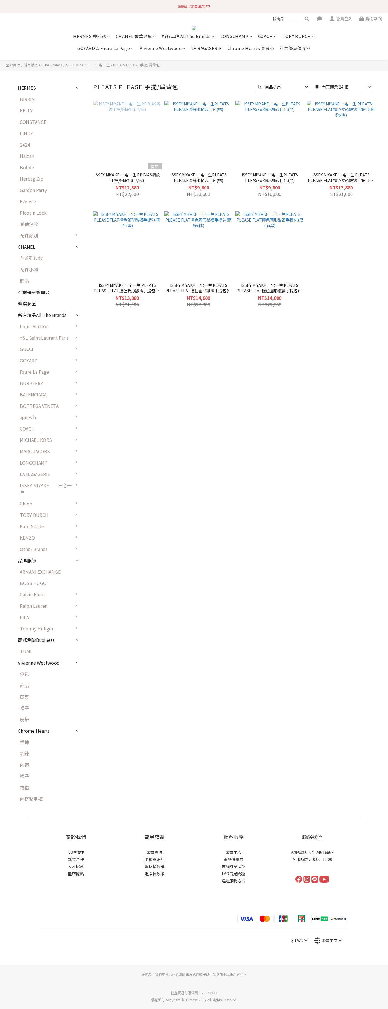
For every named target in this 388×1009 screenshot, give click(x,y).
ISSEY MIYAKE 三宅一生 (87, 65)
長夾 (90, 540)
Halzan (27, 156)
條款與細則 (154, 859)
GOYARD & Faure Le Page (103, 48)
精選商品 (27, 303)
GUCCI (26, 349)
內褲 (24, 764)
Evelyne (28, 201)
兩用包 (92, 442)
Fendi (92, 574)
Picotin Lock (33, 212)
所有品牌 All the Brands (186, 36)
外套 (90, 608)
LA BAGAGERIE (206, 48)
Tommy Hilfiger (36, 628)
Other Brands (34, 549)
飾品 (24, 280)
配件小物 (29, 269)
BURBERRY (31, 383)
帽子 (24, 708)
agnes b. (28, 417)
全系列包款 (31, 258)
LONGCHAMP (234, 36)
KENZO (27, 537)
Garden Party (33, 190)
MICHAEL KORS (36, 439)
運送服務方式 (233, 880)
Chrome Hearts (34, 730)
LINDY (26, 133)
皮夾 (24, 696)
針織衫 (92, 631)
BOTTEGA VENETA (39, 405)
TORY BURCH (297, 36)
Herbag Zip (31, 178)
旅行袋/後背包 (100, 420)
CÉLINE (93, 551)
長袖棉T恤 (96, 642)
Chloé (26, 503)
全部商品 (13, 65)
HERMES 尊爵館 (89, 36)
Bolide (27, 167)
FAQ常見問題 (233, 873)
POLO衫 (94, 665)
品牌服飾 (27, 560)
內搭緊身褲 (31, 798)
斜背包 (92, 363)
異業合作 (76, 859)
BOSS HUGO (33, 583)
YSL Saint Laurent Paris (44, 337)
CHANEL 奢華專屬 (134, 36)
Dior (90, 563)
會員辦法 (154, 852)
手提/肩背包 (98, 351)
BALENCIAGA (33, 394)
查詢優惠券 (233, 859)
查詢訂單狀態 (233, 866)
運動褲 (92, 620)
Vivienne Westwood (161, 48)
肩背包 (92, 476)
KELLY (26, 110)
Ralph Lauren (33, 605)
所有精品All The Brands (43, 65)
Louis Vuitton (34, 326)
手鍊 (24, 742)
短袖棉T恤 (96, 654)
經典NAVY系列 (100, 397)
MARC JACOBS (35, 451)
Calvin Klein (32, 594)
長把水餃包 (97, 465)
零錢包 (92, 585)
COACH (265, 36)
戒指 (24, 787)
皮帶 (24, 719)
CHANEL (26, 246)
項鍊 (24, 753)
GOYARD (28, 360)
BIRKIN (27, 99)
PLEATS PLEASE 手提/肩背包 (136, 65)
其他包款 (29, 224)
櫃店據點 (76, 873)
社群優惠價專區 (295, 48)
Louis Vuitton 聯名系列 (110, 329)
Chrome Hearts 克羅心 (251, 48)
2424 (25, 144)
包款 (90, 408)
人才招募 (76, 866)
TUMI (26, 651)
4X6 (89, 488)
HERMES (27, 87)
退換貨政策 (154, 873)
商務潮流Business (36, 639)
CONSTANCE (33, 121)
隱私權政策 (154, 866)
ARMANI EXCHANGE (40, 571)
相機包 (92, 454)
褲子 (90, 597)
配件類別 (29, 235)
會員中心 (233, 852)
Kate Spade (32, 526)
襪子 (24, 776)
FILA (24, 617)
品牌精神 (76, 852)
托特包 (92, 374)
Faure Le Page (34, 371)
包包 (90, 340)
